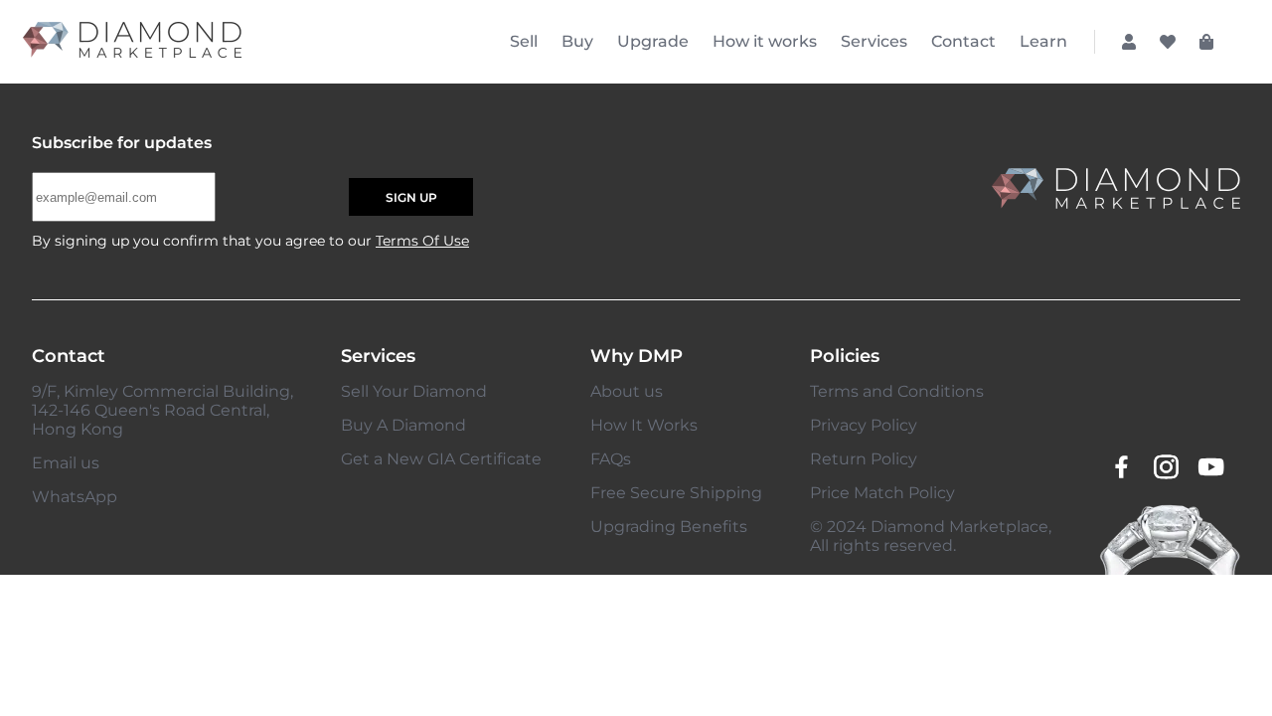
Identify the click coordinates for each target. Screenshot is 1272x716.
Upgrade (653, 41)
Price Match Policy (882, 492)
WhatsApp (74, 496)
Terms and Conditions (897, 391)
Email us (65, 462)
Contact (963, 41)
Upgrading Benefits (668, 526)
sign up (411, 197)
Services (874, 41)
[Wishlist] (1168, 42)
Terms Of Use (422, 241)
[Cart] (1206, 42)
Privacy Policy (863, 425)
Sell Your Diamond (414, 391)
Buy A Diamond (403, 425)
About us (626, 391)
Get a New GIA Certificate (441, 458)
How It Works (644, 425)
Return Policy (863, 458)
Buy (577, 41)
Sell (524, 41)
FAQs (610, 458)
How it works (765, 41)
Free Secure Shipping (676, 492)
